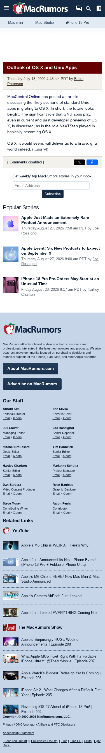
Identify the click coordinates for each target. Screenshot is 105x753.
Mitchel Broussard (16, 447)
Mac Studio (44, 22)
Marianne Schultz (65, 465)
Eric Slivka (60, 408)
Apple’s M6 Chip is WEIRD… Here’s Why (54, 545)
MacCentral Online (23, 96)
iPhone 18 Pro (77, 22)
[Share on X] (79, 162)
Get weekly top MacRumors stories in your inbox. (53, 176)
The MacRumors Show (40, 627)
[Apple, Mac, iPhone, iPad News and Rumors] (40, 15)
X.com (17, 418)
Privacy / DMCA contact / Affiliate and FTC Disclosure (39, 724)
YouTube (20, 530)
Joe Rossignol (63, 428)
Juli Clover (10, 428)
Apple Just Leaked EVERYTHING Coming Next (60, 613)
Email (6, 418)
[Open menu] (6, 8)
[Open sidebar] (98, 9)
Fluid (64, 741)
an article (70, 96)
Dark (6, 745)
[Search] (90, 8)
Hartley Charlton (15, 465)
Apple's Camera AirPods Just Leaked (51, 596)
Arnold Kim (11, 408)
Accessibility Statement (18, 733)
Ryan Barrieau (63, 484)
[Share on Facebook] (92, 162)
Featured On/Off (15, 741)
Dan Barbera (12, 484)
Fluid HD (75, 741)
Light (97, 741)
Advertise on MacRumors (32, 383)
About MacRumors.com (30, 368)
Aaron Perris (62, 503)
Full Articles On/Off (44, 741)
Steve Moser (12, 503)
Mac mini (15, 22)
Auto (88, 741)
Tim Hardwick (63, 447)
